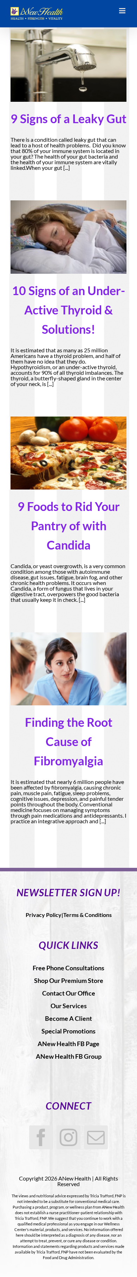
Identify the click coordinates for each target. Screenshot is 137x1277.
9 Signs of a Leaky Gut (68, 118)
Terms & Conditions (87, 914)
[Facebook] (41, 1137)
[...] (66, 167)
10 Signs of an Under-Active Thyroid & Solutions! (68, 309)
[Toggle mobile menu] (122, 10)
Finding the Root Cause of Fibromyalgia (68, 741)
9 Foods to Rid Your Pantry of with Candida (69, 525)
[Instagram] (68, 1137)
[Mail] (96, 1137)
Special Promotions (68, 1031)
